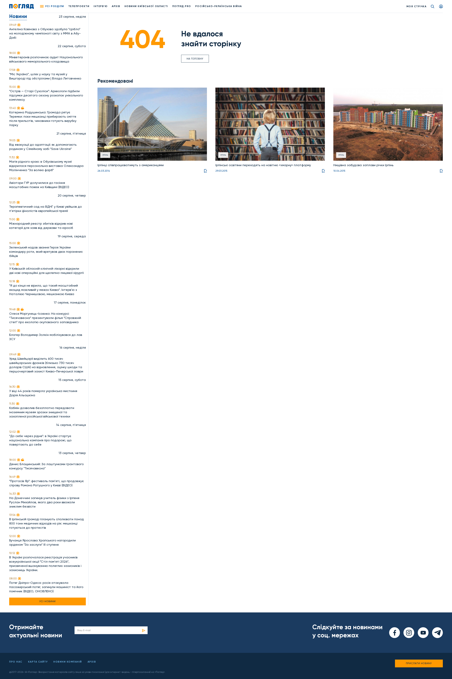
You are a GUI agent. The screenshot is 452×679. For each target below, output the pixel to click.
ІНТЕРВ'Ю (101, 6)
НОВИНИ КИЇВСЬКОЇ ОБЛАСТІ (146, 6)
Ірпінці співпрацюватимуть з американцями (130, 165)
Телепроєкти (79, 6)
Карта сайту (38, 661)
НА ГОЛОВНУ (195, 58)
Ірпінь (105, 155)
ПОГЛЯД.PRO (181, 6)
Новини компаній (67, 661)
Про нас (15, 661)
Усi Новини (47, 601)
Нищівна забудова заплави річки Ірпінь (363, 165)
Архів (116, 6)
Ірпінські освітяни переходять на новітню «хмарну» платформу (263, 165)
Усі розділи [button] (54, 6)
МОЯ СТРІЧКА (416, 6)
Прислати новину (419, 663)
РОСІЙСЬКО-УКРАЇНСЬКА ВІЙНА (218, 6)
